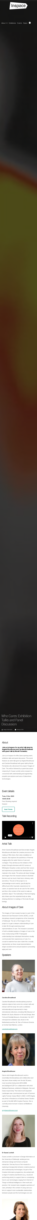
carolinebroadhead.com (9, 1029)
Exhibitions (12, 23)
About (3, 23)
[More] (30, 23)
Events (19, 23)
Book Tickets (8, 809)
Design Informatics (7, 729)
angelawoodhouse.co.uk (10, 1110)
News (25, 23)
